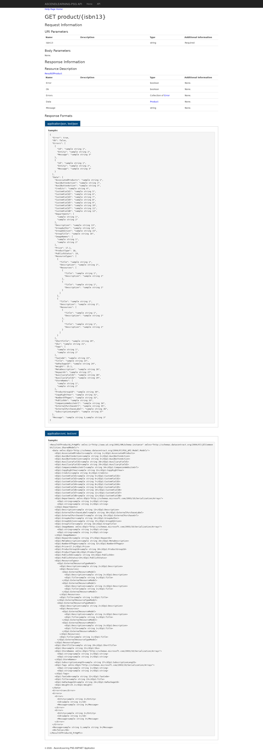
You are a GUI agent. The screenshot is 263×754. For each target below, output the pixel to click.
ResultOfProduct (53, 73)
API (98, 3)
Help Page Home (54, 9)
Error (167, 95)
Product (154, 101)
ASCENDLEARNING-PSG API (63, 4)
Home (89, 3)
